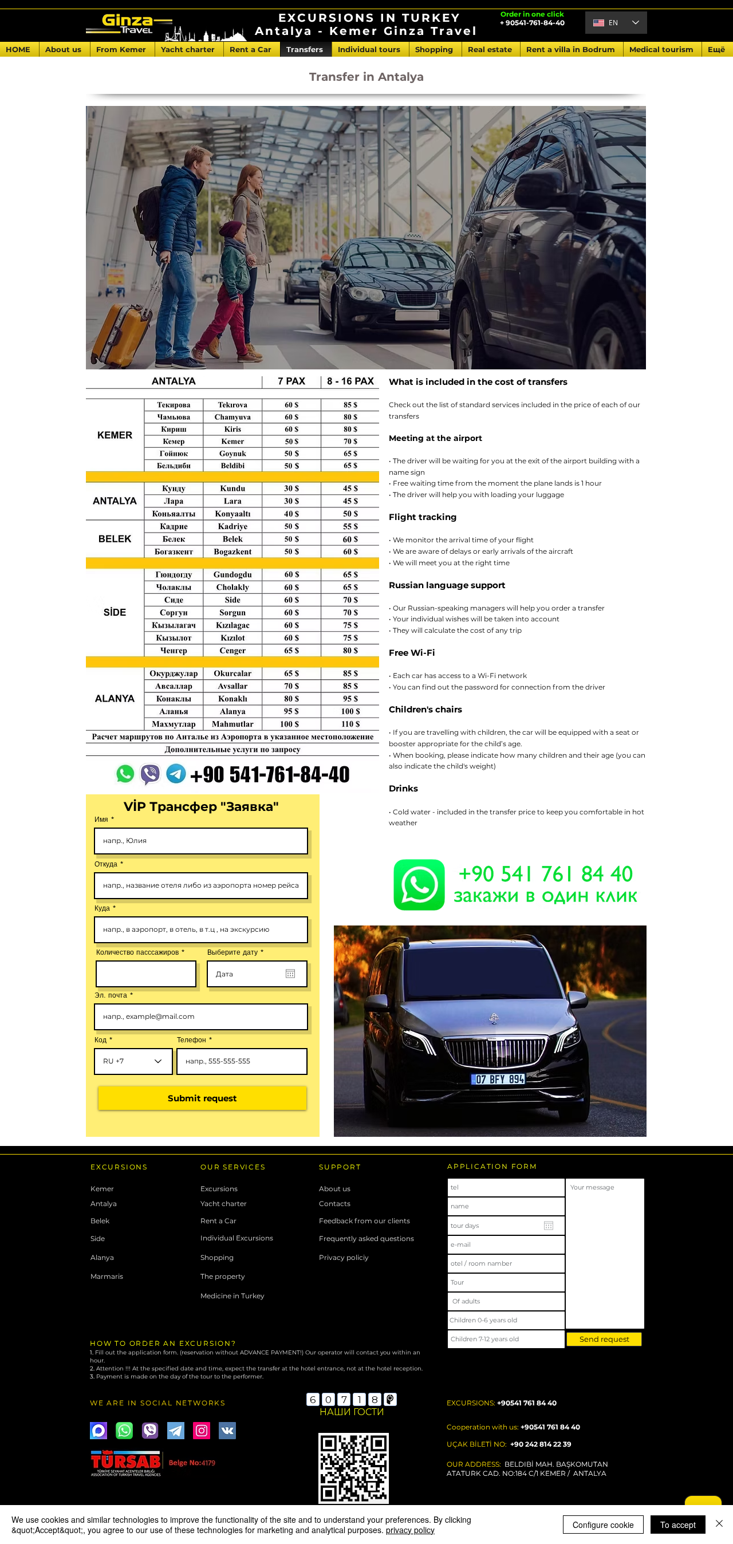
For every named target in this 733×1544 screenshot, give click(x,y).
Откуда (105, 864)
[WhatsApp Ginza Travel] (124, 1430)
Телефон (191, 1040)
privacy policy (410, 1529)
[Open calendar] (290, 973)
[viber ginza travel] (150, 1430)
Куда (102, 908)
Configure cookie (603, 1524)
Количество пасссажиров (137, 952)
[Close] (719, 1524)
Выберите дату (237, 952)
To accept (678, 1524)
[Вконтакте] (227, 1430)
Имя (101, 819)
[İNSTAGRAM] (201, 1430)
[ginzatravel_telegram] (175, 1430)
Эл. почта (110, 995)
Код (100, 1040)
